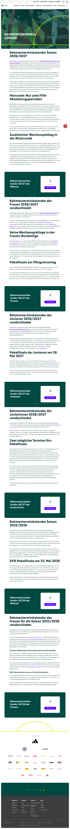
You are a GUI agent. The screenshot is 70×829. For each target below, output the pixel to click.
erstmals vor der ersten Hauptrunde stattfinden (31, 639)
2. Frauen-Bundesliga (40, 220)
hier (54, 366)
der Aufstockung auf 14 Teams (33, 666)
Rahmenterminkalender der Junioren (19, 329)
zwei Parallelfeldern (42, 348)
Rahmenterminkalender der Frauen (49, 213)
